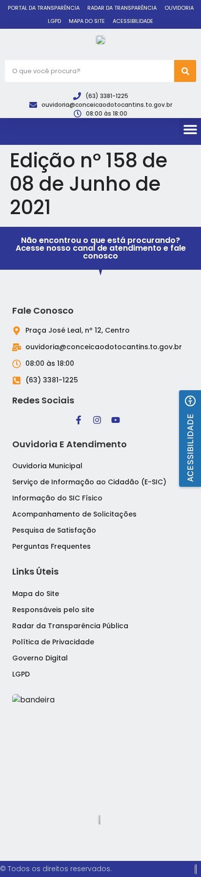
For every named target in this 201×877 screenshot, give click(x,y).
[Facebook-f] (78, 420)
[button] (190, 129)
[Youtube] (115, 420)
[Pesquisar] (185, 71)
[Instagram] (97, 420)
